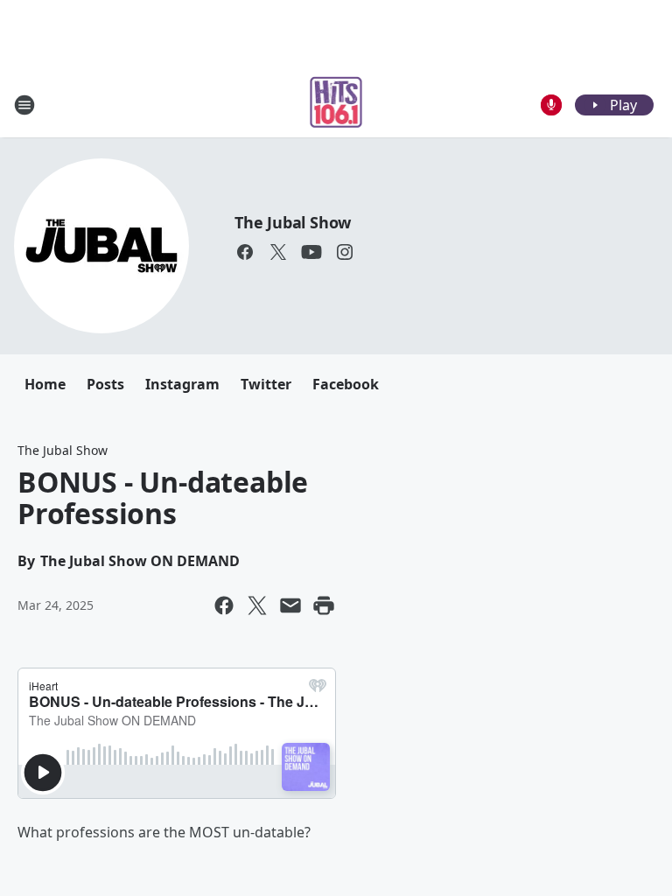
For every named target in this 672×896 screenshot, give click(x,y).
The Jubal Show (292, 222)
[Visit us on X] (278, 252)
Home (45, 384)
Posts (105, 384)
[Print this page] (324, 605)
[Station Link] (336, 104)
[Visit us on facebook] (245, 252)
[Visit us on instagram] (344, 252)
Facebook (345, 384)
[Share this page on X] (257, 605)
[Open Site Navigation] (24, 105)
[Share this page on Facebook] (224, 605)
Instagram (182, 384)
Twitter (266, 384)
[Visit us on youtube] (311, 252)
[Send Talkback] (551, 105)
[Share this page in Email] (290, 605)
